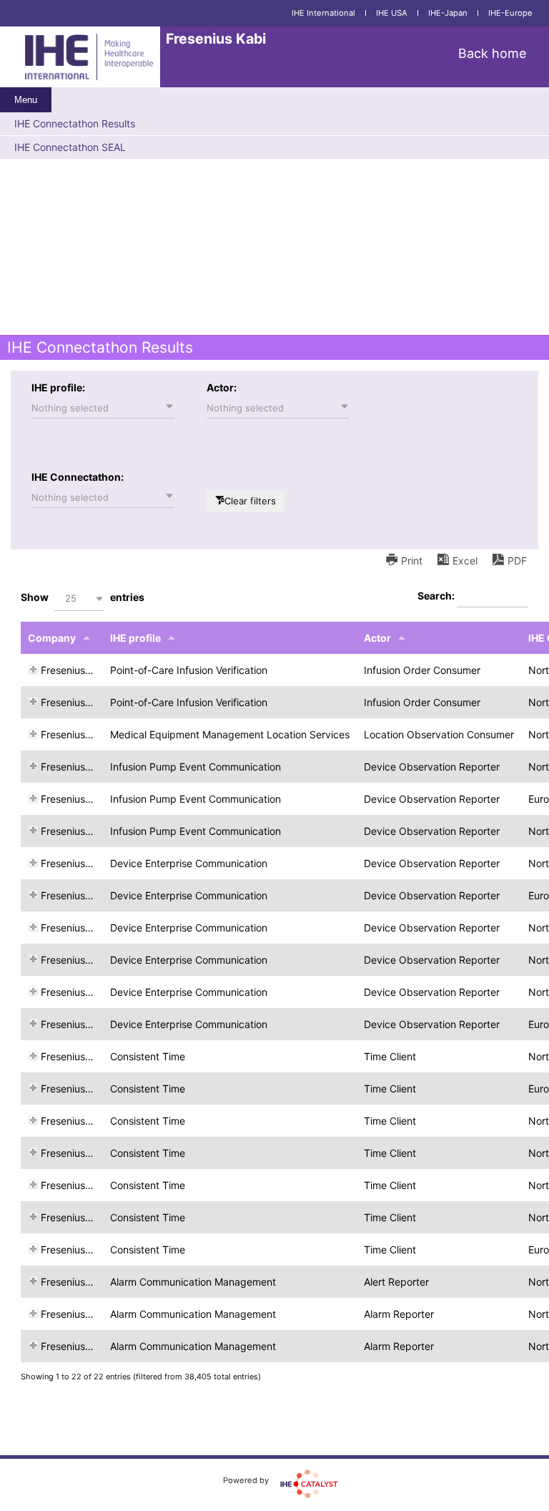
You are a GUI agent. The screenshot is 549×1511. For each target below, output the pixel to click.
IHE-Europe (510, 13)
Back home (492, 53)
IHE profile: (58, 387)
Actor (377, 638)
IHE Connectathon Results (74, 123)
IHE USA (391, 13)
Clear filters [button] (250, 501)
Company (52, 638)
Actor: (222, 387)
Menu (25, 99)
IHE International (323, 13)
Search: (437, 596)
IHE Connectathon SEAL (70, 147)
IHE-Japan (448, 13)
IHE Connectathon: (77, 477)
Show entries (82, 598)
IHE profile (135, 638)
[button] (102, 408)
